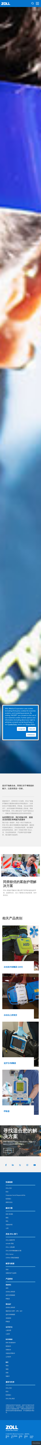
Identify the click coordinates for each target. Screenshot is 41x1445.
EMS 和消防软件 (11, 1343)
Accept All (21, 729)
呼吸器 (8, 1299)
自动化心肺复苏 (10, 1292)
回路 (7, 1373)
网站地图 (7, 1436)
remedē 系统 (10, 1243)
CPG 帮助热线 (14, 1436)
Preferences (31, 735)
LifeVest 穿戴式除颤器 (12, 1258)
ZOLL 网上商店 (10, 1399)
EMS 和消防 (9, 1214)
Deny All (32, 729)
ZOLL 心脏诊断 (10, 1247)
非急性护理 (9, 1225)
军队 (7, 1221)
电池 (7, 1365)
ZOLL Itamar (9, 1254)
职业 (7, 1192)
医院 (7, 1218)
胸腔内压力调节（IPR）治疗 (14, 1311)
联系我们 (8, 1199)
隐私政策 (26, 1436)
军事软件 (8, 1350)
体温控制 (8, 1318)
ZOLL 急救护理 (10, 1240)
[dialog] (20, 722)
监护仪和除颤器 (10, 1295)
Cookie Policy (31, 1436)
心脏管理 (8, 1330)
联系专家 (8, 1150)
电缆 (7, 1369)
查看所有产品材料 (11, 1273)
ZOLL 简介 (9, 1188)
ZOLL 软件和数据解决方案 (13, 1251)
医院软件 (8, 1346)
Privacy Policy (30, 724)
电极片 (8, 1376)
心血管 (8, 1334)
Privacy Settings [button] (36, 1443)
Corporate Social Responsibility (15, 1195)
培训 (7, 1269)
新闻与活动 (9, 1202)
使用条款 (20, 1436)
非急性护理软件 (10, 1353)
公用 (7, 1228)
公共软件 (8, 1357)
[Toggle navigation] (37, 3)
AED (7, 1288)
